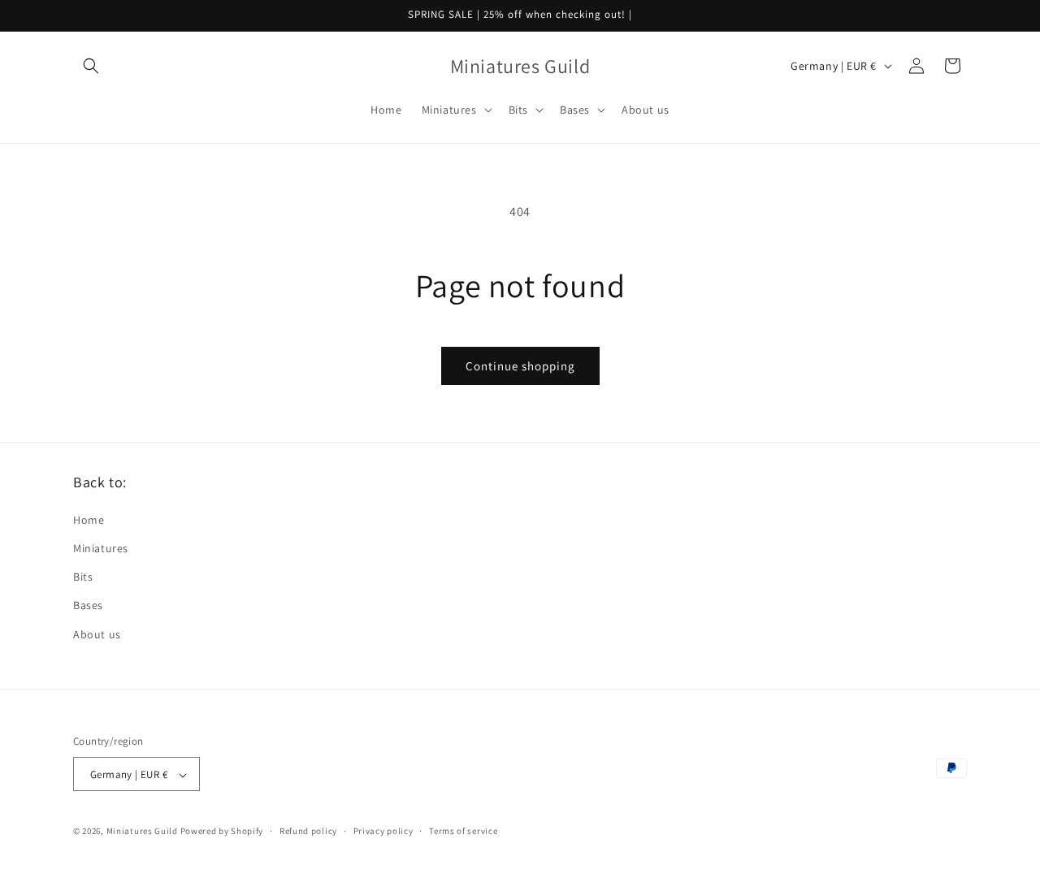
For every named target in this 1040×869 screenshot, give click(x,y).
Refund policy (308, 831)
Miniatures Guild (142, 831)
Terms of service (463, 831)
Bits (83, 576)
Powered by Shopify (222, 831)
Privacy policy (383, 831)
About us (97, 633)
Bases (88, 605)
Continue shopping (520, 366)
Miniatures (100, 547)
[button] (91, 66)
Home (88, 519)
